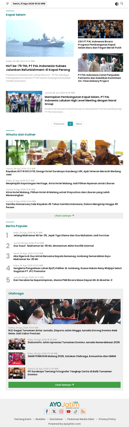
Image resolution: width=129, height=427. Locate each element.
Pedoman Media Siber (80, 419)
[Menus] (7, 4)
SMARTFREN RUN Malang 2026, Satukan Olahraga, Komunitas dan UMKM (72, 356)
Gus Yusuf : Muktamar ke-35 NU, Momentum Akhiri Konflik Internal (53, 245)
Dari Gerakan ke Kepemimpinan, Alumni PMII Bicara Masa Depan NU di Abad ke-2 (62, 280)
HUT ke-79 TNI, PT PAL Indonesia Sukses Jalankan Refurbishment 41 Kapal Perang (38, 68)
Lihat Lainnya (63, 215)
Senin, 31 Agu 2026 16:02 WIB (29, 3)
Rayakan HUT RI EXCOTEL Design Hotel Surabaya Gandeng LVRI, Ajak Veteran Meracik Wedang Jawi (63, 173)
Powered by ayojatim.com (64, 423)
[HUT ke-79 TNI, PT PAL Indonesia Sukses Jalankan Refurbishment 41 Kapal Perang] (40, 38)
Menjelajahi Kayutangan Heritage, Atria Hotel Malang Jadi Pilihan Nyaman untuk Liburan (60, 183)
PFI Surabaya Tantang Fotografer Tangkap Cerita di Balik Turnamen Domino (70, 373)
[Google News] (76, 411)
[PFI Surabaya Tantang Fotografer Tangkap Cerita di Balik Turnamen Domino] (16, 373)
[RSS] (83, 411)
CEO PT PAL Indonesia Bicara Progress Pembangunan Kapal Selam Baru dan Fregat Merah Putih (99, 44)
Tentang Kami (22, 419)
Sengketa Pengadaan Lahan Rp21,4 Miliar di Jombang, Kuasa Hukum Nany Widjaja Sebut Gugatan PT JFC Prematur (67, 270)
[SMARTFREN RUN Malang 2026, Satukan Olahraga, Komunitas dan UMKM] (16, 358)
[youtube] (68, 411)
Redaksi (40, 419)
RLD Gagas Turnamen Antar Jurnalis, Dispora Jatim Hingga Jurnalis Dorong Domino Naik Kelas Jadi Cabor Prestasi (62, 332)
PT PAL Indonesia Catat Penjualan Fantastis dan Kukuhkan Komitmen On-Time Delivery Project (99, 78)
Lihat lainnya (63, 385)
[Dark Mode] (117, 4)
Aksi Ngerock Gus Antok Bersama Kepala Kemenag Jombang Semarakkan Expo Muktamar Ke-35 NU (62, 258)
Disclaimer (56, 419)
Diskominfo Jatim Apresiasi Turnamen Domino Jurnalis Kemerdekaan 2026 (74, 342)
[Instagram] (61, 411)
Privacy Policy (107, 419)
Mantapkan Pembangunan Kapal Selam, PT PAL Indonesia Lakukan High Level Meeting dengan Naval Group (80, 100)
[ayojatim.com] (64, 404)
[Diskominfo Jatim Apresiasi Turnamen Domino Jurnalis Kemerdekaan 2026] (16, 344)
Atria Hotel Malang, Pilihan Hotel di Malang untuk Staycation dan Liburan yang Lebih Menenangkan (58, 194)
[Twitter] (54, 411)
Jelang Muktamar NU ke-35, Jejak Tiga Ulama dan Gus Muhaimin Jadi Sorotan (61, 235)
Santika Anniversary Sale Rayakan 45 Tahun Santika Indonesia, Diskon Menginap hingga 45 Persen (62, 206)
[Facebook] (47, 411)
